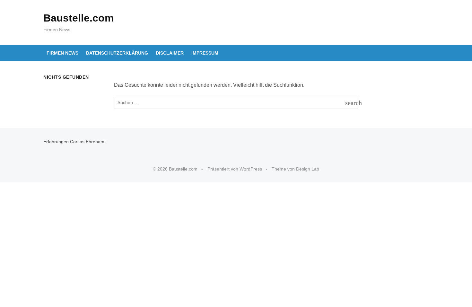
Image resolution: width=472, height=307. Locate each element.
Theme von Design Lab (295, 168)
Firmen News (62, 53)
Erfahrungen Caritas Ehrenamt (74, 141)
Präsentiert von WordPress (234, 168)
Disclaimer (170, 53)
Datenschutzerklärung (117, 53)
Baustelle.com (78, 18)
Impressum (204, 53)
